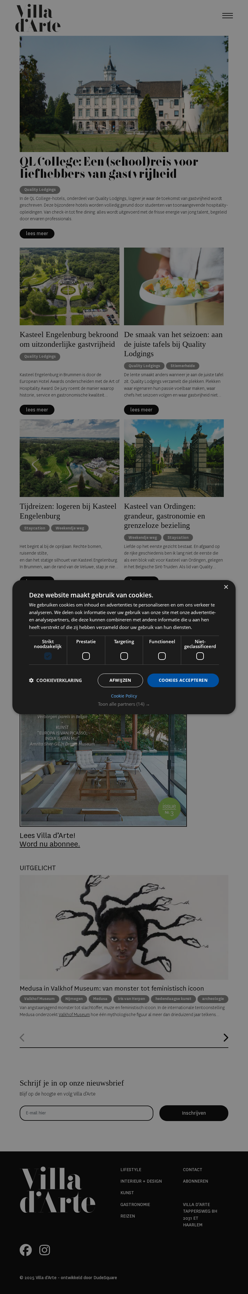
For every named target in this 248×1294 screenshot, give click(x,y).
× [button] (226, 587)
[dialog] (124, 647)
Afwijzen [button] (120, 680)
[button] (124, 704)
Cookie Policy (124, 696)
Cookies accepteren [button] (183, 680)
